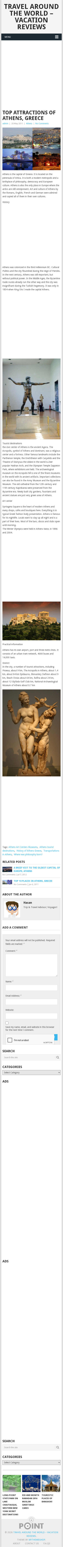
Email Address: (13, 995)
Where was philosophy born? (28, 854)
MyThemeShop (37, 1539)
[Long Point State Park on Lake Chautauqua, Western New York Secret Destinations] (12, 1483)
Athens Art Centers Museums (23, 847)
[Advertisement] (31, 77)
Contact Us (32, 1543)
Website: (9, 1010)
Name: (9, 981)
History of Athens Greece (28, 850)
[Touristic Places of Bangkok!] (51, 1483)
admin (5, 123)
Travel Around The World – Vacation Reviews (31, 17)
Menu (8, 37)
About (16, 1543)
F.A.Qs (46, 1543)
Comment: (11, 950)
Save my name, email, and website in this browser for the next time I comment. (29, 1028)
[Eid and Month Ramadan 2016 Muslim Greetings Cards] (31, 1483)
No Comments (42, 123)
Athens (29, 123)
